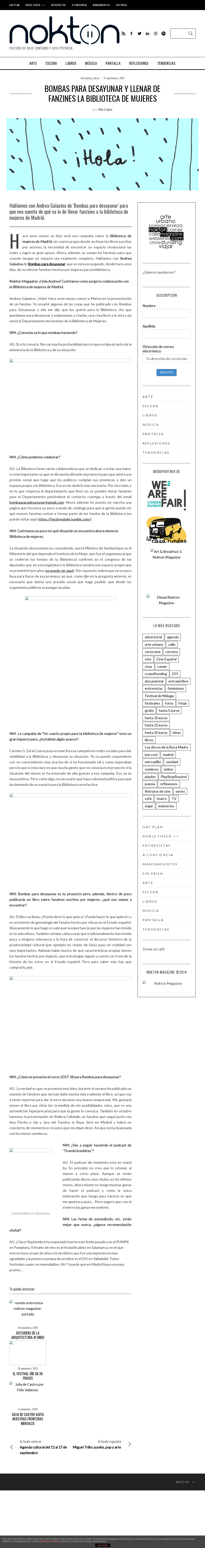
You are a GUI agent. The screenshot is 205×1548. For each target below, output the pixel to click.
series (180, 791)
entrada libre (178, 681)
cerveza (171, 651)
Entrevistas (58, 5)
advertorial (153, 637)
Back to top (182, 1482)
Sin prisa (121, 5)
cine (148, 659)
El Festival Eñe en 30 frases (28, 1376)
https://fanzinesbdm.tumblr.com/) (64, 519)
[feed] (124, 33)
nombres (152, 769)
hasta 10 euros (156, 718)
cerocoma (152, 651)
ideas (177, 732)
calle (171, 644)
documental (154, 681)
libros (96, 78)
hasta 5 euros (169, 710)
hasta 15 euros (156, 725)
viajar (149, 806)
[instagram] (156, 33)
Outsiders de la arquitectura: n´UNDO (27, 1335)
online (168, 769)
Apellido (149, 326)
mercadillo (153, 762)
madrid (168, 754)
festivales (152, 703)
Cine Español (166, 659)
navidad (172, 762)
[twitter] (140, 33)
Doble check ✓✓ (35, 5)
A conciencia (79, 5)
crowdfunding (156, 673)
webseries (166, 806)
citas (148, 666)
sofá (148, 798)
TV (174, 798)
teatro (162, 798)
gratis (149, 710)
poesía (150, 784)
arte (148, 397)
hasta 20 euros (156, 732)
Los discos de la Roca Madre (166, 747)
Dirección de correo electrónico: (158, 348)
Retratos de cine (158, 791)
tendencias (156, 452)
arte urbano (154, 644)
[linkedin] (148, 33)
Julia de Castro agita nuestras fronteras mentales (28, 1419)
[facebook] (132, 33)
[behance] (164, 33)
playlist (150, 776)
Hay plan (14, 5)
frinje (182, 703)
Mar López (105, 109)
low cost (151, 754)
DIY (175, 673)
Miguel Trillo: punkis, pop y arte (97, 1444)
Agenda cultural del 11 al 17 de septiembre (43, 1447)
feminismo (176, 688)
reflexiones (156, 443)
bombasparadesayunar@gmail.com (36, 502)
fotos (169, 703)
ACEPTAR (102, 1545)
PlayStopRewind (174, 776)
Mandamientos (101, 5)
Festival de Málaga (159, 696)
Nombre (149, 305)
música (151, 424)
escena (151, 406)
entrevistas (154, 688)
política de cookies (50, 1541)
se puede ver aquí (59, 570)
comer (162, 666)
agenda (173, 637)
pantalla (153, 434)
